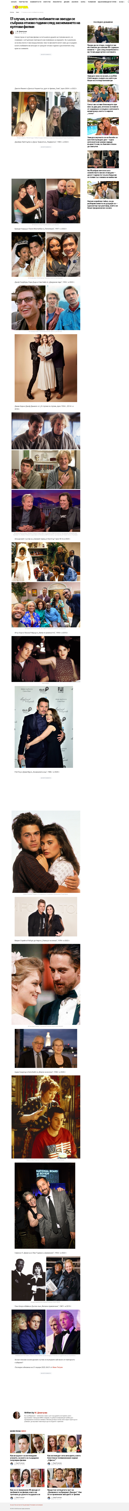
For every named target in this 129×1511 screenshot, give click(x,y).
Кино (23, 1431)
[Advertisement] (46, 71)
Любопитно (57, 2)
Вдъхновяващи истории (107, 2)
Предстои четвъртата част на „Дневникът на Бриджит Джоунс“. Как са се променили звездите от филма (64, 1492)
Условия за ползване (36, 1505)
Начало (14, 2)
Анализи (75, 2)
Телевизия (92, 2)
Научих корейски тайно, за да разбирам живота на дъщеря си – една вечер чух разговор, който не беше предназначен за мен (102, 204)
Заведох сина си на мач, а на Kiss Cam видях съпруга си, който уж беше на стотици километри (102, 78)
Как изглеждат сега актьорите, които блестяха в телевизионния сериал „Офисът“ (64, 1457)
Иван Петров (58, 1367)
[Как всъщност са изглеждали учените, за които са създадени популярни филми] (27, 1443)
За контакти (18, 1505)
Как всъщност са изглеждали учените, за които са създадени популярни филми (24, 1457)
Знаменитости (35, 2)
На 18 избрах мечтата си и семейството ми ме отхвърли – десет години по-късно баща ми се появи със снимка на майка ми (102, 174)
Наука (83, 2)
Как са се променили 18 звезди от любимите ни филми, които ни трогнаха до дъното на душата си (25, 1492)
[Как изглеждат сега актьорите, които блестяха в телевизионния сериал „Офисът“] (64, 1443)
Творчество (23, 2)
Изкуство (47, 2)
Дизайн (66, 2)
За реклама (26, 1505)
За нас (121, 2)
